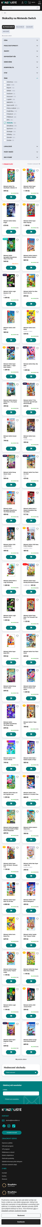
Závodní (11, 137)
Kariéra (4, 1176)
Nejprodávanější (8, 27)
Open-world (12, 105)
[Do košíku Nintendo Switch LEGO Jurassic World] (11, 557)
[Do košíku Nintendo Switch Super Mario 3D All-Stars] (11, 911)
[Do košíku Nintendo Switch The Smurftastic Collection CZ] (11, 197)
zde (34, 1209)
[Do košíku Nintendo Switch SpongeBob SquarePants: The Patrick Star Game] (11, 521)
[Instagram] (8, 1125)
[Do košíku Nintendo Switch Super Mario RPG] (11, 662)
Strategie (11, 131)
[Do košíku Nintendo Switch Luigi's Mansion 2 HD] (11, 304)
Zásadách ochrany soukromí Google (13, 1211)
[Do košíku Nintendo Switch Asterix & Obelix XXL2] (31, 840)
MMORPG (11, 102)
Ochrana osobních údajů (9, 1164)
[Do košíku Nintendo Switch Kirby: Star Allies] (31, 376)
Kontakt (4, 1173)
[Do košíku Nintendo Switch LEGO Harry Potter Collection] (31, 557)
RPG (9, 120)
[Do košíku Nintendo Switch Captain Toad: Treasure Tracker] (31, 945)
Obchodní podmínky (8, 1158)
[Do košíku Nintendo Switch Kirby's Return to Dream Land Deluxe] (31, 698)
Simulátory (11, 126)
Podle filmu (11, 111)
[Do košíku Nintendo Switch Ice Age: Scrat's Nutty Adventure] (31, 1052)
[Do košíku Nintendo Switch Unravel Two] (11, 449)
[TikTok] (13, 1125)
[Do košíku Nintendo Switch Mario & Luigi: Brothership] (11, 592)
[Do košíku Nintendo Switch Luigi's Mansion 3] (11, 1016)
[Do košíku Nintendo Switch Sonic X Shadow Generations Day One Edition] (31, 521)
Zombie (10, 140)
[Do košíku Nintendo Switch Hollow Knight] (11, 232)
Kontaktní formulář (12, 1132)
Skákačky (11, 123)
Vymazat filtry (8, 164)
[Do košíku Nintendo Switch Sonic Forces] (31, 449)
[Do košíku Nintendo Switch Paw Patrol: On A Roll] (31, 485)
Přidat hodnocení (10, 1072)
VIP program (6, 1149)
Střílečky (11, 134)
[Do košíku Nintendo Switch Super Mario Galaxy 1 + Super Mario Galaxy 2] (11, 376)
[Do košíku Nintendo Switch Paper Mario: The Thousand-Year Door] (31, 628)
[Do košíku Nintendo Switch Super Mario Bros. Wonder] (31, 197)
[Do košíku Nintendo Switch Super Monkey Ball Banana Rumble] (31, 592)
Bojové (10, 88)
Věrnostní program (7, 1146)
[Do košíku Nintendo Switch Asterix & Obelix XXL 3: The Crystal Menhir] (11, 412)
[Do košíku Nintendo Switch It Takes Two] (31, 734)
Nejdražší (29, 27)
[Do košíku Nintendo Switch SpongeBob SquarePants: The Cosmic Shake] (11, 734)
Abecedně (6, 31)
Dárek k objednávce (8, 1155)
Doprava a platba (7, 1143)
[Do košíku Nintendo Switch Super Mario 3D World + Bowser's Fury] (11, 876)
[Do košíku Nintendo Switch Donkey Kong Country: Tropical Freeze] (11, 981)
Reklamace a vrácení (8, 1152)
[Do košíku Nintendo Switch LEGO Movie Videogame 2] (31, 911)
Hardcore (11, 93)
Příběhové (11, 117)
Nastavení (21, 1215)
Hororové (11, 96)
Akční (10, 85)
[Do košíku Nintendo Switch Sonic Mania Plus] (11, 945)
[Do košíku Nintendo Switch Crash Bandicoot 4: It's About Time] (31, 804)
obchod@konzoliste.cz (13, 1120)
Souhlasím (21, 1222)
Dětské (11, 91)
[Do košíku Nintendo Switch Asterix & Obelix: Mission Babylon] (31, 268)
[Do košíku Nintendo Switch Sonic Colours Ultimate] (11, 769)
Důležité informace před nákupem (12, 1161)
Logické (10, 99)
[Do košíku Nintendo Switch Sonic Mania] (31, 340)
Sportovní (11, 128)
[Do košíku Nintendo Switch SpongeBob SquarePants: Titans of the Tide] (11, 268)
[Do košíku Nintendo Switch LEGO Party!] (11, 340)
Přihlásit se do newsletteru (12, 1099)
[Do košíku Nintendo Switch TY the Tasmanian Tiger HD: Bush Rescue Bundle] (31, 412)
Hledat (37, 8)
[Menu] (39, 2)
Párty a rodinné (13, 108)
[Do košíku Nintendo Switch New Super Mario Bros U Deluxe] (31, 981)
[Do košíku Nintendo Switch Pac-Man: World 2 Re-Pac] (31, 304)
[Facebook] (3, 1125)
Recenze (4, 1179)
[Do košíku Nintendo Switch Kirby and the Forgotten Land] (11, 804)
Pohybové (11, 114)
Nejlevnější (20, 27)
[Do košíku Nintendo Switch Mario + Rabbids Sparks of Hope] (31, 769)
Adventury (12, 82)
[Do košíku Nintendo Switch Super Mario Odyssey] (31, 232)
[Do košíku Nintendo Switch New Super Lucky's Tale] (31, 876)
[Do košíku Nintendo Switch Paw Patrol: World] (31, 662)
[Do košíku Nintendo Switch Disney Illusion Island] (11, 485)
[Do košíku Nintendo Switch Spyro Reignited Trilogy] (11, 1052)
